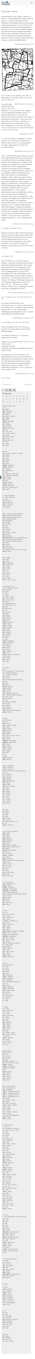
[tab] (3, 390)
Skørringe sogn (7, 384)
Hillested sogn (28, 384)
